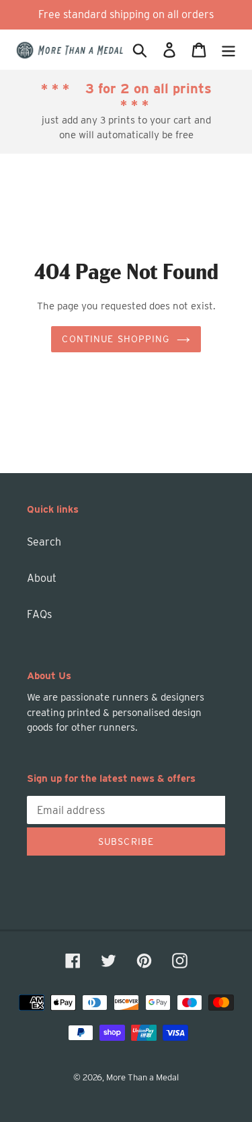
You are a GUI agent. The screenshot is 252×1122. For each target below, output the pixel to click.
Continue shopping (115, 339)
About (41, 578)
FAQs (39, 614)
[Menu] (228, 49)
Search (44, 542)
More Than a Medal (142, 1077)
